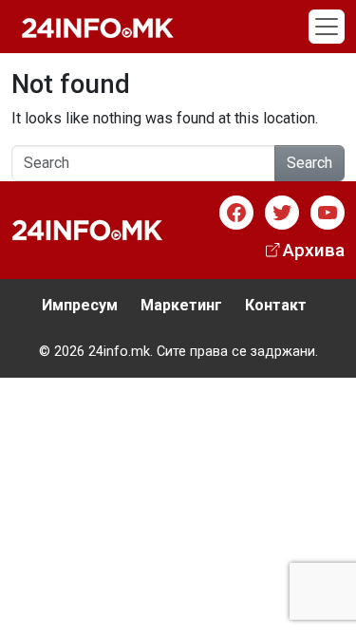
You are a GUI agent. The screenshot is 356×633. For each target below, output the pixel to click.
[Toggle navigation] (327, 26)
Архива (314, 250)
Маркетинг (181, 305)
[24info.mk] (97, 26)
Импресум (80, 305)
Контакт (276, 305)
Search (309, 163)
